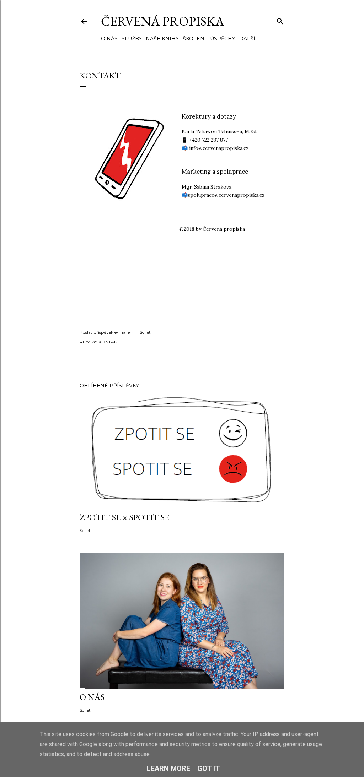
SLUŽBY (132, 39)
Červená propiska (162, 21)
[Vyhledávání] (280, 20)
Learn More (168, 768)
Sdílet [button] (145, 332)
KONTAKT (108, 341)
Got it (208, 768)
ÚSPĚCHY (222, 39)
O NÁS (109, 39)
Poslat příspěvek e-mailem (107, 332)
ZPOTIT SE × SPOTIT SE (124, 517)
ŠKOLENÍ (194, 39)
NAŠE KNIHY (162, 39)
